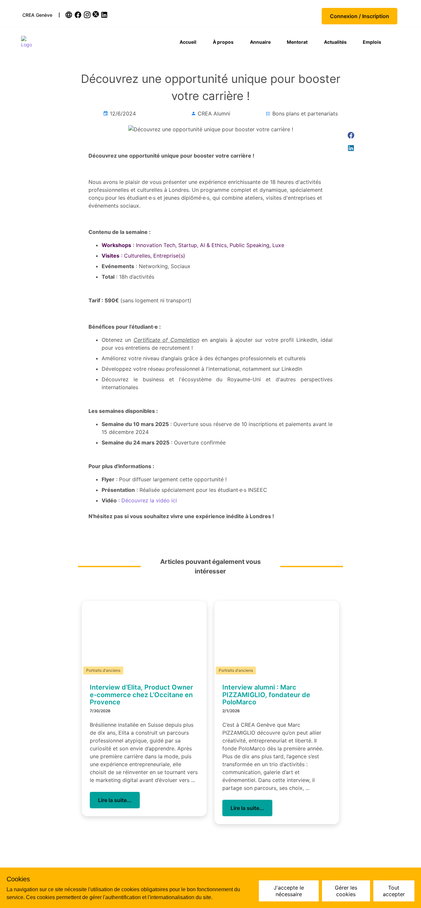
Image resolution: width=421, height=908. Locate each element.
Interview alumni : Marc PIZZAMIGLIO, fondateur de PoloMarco (266, 694)
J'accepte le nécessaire (289, 890)
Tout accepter (394, 890)
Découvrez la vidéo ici (149, 500)
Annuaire (260, 42)
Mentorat (297, 42)
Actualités (335, 42)
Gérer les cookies (346, 890)
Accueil (188, 42)
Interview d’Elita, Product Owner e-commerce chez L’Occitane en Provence (141, 694)
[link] (69, 15)
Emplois (372, 42)
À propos (223, 42)
